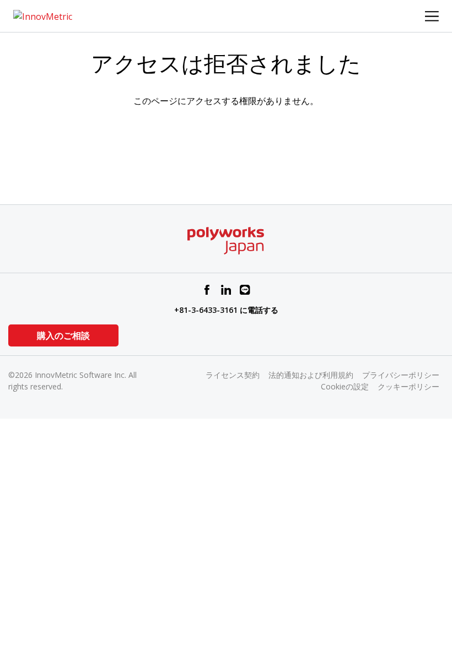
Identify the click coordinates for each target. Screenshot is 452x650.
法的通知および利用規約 (310, 375)
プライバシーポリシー (400, 375)
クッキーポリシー (408, 386)
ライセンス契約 (233, 375)
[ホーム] (42, 15)
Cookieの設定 (345, 386)
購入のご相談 (63, 335)
